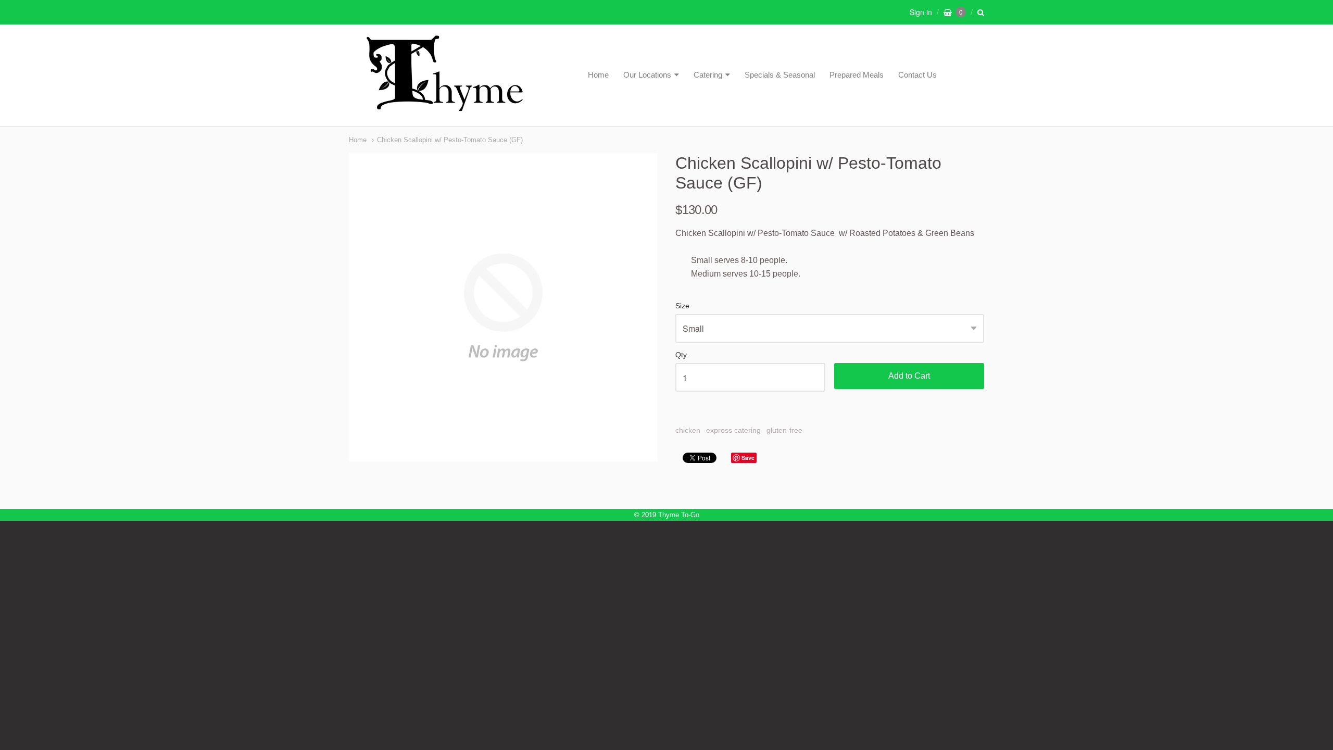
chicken (687, 430)
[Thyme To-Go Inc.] (445, 106)
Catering (708, 74)
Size (682, 306)
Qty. (681, 355)
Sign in (921, 12)
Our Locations (647, 74)
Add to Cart (909, 375)
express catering (733, 430)
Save (747, 457)
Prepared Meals (856, 74)
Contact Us (917, 74)
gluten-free (784, 430)
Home (598, 74)
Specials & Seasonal (780, 74)
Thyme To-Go (678, 515)
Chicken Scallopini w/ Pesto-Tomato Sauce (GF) (450, 140)
